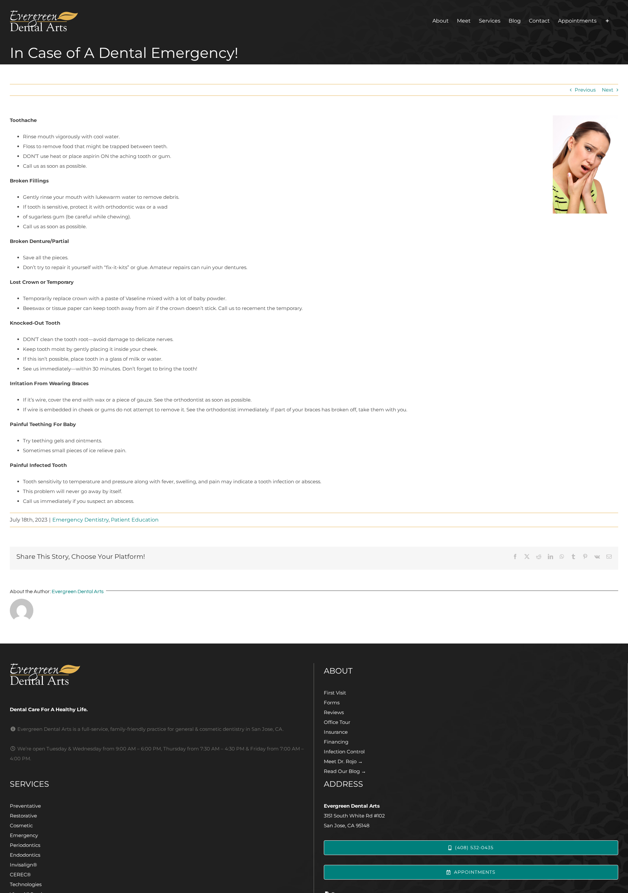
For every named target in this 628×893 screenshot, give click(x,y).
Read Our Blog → (345, 771)
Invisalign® (23, 865)
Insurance (336, 732)
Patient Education (135, 520)
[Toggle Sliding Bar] (607, 21)
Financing (336, 742)
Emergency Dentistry (80, 520)
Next (607, 90)
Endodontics (25, 855)
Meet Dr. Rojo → (343, 761)
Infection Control (344, 751)
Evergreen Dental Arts (78, 591)
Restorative (23, 816)
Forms (332, 702)
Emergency (24, 835)
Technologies (26, 884)
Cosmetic (21, 825)
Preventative (25, 806)
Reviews (334, 712)
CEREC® (20, 874)
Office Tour (337, 722)
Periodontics (25, 845)
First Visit (335, 693)
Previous (585, 90)
